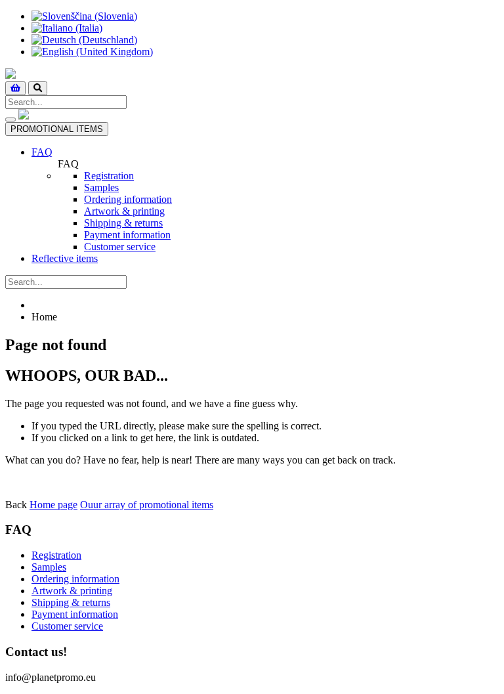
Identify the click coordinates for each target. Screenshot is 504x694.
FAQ (42, 152)
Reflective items (65, 258)
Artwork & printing (124, 211)
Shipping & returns (123, 222)
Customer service (120, 246)
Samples (101, 187)
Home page (53, 504)
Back (16, 504)
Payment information (127, 234)
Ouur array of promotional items (146, 504)
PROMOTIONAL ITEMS (56, 129)
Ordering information (128, 199)
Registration (109, 175)
